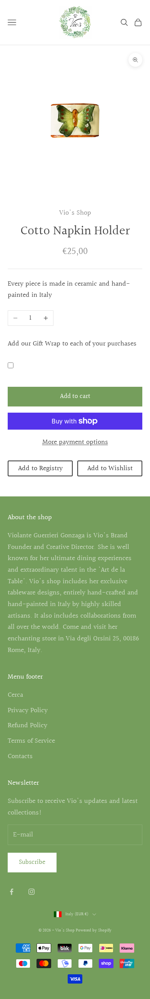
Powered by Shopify (94, 930)
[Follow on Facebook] (11, 892)
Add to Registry (40, 468)
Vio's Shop (75, 212)
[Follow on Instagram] (31, 892)
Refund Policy (27, 725)
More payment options (75, 442)
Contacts (20, 756)
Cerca (15, 695)
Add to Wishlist (110, 468)
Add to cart (75, 396)
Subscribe (32, 862)
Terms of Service (31, 741)
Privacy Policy (28, 710)
